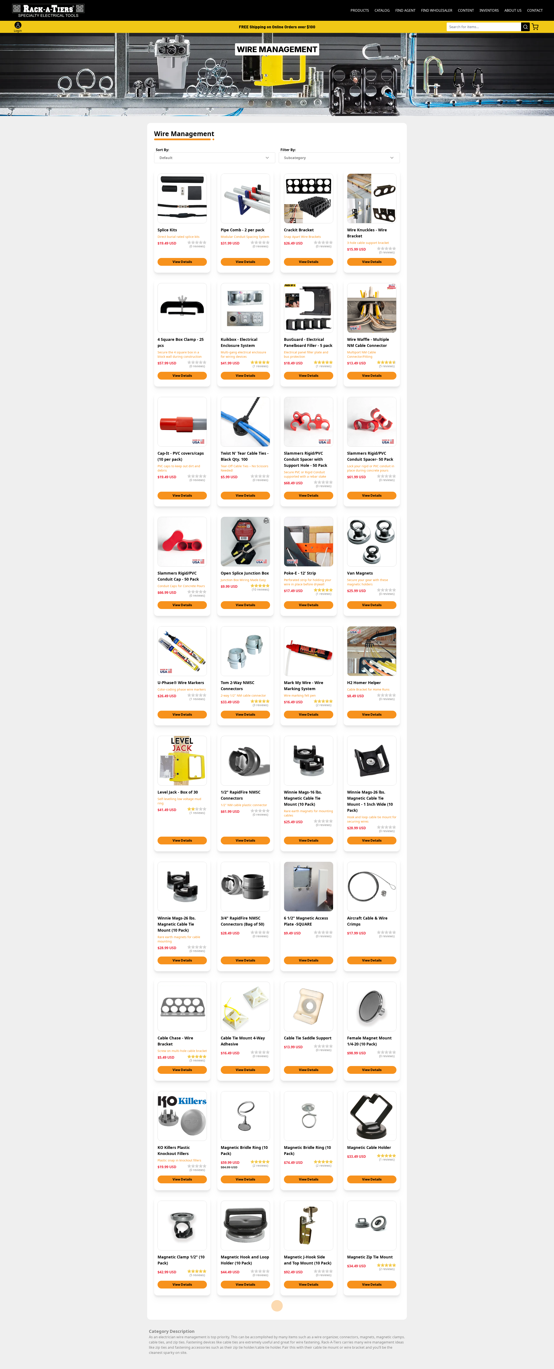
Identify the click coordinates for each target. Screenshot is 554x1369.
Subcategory (295, 157)
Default (165, 157)
